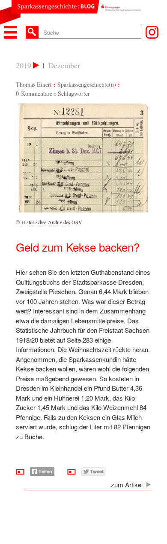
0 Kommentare (34, 93)
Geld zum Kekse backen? (78, 247)
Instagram (152, 32)
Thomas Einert (34, 84)
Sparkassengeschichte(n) (86, 84)
